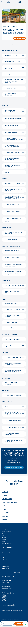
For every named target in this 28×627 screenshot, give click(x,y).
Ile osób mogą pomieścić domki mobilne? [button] (12, 251)
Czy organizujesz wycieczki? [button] (13, 395)
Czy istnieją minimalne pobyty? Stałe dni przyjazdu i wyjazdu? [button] (14, 81)
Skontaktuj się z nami (6, 580)
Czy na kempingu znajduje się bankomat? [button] (13, 441)
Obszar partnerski (6, 552)
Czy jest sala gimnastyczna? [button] (13, 427)
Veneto (4, 495)
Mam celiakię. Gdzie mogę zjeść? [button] (12, 292)
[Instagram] (8, 593)
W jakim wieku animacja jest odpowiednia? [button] (13, 364)
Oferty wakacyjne (5, 566)
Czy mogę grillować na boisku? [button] (12, 205)
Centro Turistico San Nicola (19, 44)
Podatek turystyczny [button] (11, 88)
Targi (3, 557)
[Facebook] (2, 593)
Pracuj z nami (4, 559)
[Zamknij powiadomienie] (24, 10)
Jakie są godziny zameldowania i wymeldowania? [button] (10, 112)
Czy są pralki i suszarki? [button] (12, 239)
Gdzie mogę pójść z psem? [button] (12, 339)
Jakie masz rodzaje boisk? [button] (12, 183)
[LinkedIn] (10, 593)
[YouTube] (5, 593)
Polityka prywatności (6, 619)
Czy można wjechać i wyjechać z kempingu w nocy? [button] (14, 139)
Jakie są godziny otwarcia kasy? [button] (13, 119)
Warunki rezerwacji (6, 586)
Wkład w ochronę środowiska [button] (10, 94)
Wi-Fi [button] (6, 406)
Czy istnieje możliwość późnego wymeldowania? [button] (12, 146)
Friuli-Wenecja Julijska (9, 502)
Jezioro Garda (7, 499)
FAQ (2, 584)
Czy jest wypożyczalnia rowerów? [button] (12, 434)
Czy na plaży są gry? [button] (11, 304)
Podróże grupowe (5, 568)
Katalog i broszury (6, 582)
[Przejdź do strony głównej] (9, 2)
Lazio (4, 506)
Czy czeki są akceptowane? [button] (13, 152)
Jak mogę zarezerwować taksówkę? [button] (12, 166)
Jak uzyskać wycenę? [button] (11, 55)
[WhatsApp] (13, 593)
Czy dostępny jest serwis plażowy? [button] (12, 316)
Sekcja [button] (7, 172)
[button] (14, 467)
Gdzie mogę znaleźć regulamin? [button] (11, 383)
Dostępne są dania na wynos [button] (13, 285)
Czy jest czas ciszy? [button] (11, 132)
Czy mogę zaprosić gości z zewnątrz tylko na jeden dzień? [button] (13, 220)
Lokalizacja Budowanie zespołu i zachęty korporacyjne (13, 572)
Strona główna (11, 44)
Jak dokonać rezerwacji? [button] (12, 61)
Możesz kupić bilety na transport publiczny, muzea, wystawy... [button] (13, 414)
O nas (3, 550)
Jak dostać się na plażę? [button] (12, 328)
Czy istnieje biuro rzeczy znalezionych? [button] (12, 159)
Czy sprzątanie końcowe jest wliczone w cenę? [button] (13, 265)
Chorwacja (5, 513)
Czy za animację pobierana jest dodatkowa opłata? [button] (13, 371)
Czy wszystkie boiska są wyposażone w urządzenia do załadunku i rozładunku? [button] (14, 198)
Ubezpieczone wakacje (7, 588)
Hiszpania (5, 516)
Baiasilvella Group (5, 555)
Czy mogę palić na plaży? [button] (12, 309)
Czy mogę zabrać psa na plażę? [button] (12, 345)
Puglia (4, 509)
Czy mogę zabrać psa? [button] (11, 322)
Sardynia (5, 492)
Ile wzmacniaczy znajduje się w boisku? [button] (13, 190)
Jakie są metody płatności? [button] (13, 74)
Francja (4, 520)
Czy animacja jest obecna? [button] (13, 357)
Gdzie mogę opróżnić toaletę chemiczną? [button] (13, 233)
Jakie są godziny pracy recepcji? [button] (11, 126)
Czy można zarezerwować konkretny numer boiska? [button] (13, 212)
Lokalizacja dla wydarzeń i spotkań (9, 570)
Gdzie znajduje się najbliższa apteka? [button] (13, 421)
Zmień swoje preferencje (16, 619)
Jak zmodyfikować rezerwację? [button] (10, 67)
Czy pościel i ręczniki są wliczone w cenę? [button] (12, 258)
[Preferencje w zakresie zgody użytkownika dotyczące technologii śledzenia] (25, 624)
